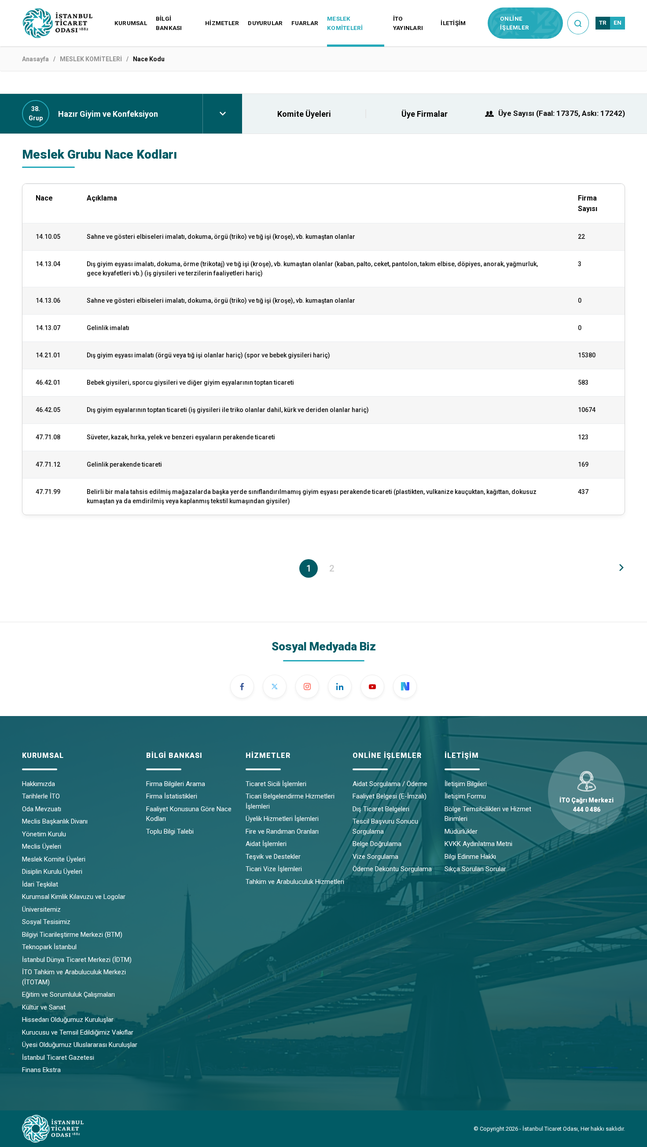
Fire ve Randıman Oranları (282, 831)
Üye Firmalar (424, 114)
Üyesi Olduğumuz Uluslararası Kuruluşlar (79, 1045)
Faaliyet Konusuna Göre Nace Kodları (189, 814)
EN (617, 22)
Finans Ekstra (41, 1070)
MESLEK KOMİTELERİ (345, 23)
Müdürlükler (461, 831)
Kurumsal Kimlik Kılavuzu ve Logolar (73, 897)
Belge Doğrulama (377, 844)
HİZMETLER (222, 22)
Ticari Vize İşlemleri (274, 869)
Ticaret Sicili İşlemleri (276, 784)
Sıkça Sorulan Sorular (475, 869)
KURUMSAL (130, 22)
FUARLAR (304, 22)
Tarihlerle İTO (41, 796)
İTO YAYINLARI (408, 23)
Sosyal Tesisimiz (46, 922)
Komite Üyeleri (304, 114)
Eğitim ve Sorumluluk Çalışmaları (68, 995)
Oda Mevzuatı (41, 809)
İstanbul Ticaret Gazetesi (58, 1058)
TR (603, 22)
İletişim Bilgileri (466, 784)
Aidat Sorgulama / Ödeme (390, 784)
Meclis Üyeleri (41, 846)
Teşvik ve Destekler (273, 857)
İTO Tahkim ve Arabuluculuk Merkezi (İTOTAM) (74, 977)
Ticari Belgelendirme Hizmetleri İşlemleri (290, 801)
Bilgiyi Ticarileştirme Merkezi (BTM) (72, 935)
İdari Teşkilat (40, 884)
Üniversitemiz (41, 909)
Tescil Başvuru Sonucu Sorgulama (385, 826)
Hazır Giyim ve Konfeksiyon (108, 114)
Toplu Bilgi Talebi (170, 831)
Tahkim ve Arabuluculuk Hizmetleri (295, 882)
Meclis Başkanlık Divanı (55, 821)
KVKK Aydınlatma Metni (478, 844)
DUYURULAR (265, 22)
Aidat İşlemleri (266, 844)
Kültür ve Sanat (44, 1007)
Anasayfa (35, 59)
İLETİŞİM (453, 22)
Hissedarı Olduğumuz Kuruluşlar (68, 1020)
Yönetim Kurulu (44, 834)
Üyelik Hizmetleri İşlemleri (282, 819)
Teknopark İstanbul (49, 947)
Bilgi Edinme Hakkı (470, 857)
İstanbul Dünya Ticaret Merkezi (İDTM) (77, 960)
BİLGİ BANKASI (169, 23)
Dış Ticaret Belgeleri (381, 809)
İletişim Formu (465, 796)
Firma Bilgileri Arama (175, 784)
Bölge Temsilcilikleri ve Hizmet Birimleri (488, 814)
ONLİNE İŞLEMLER (514, 23)
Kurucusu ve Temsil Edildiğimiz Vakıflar (77, 1032)
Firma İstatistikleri (171, 796)
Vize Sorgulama (375, 857)
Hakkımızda (38, 784)
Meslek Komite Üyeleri (53, 859)
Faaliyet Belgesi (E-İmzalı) (389, 796)
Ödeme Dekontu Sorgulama (392, 869)
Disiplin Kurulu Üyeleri (52, 872)
